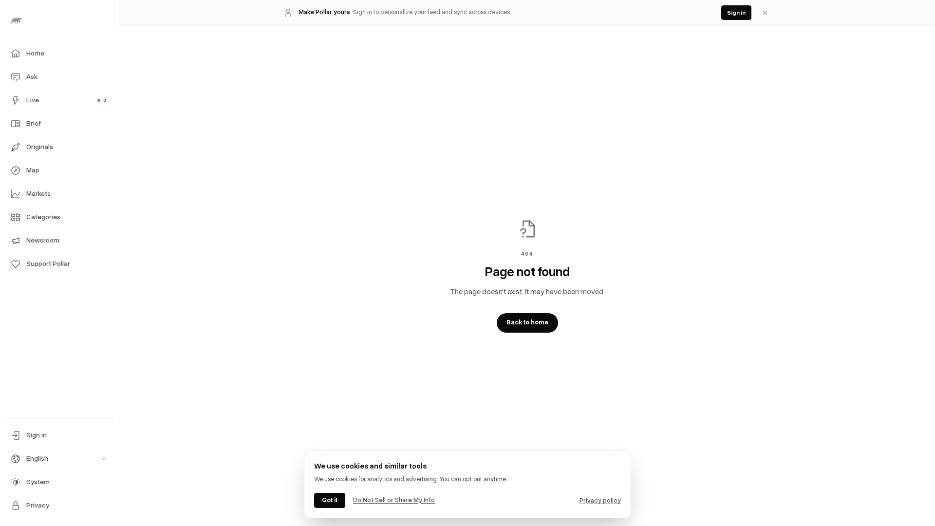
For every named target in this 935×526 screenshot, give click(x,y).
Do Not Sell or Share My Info (394, 500)
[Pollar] (59, 20)
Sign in (736, 13)
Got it (329, 500)
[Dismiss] (765, 12)
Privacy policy (600, 500)
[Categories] (15, 217)
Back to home (527, 322)
